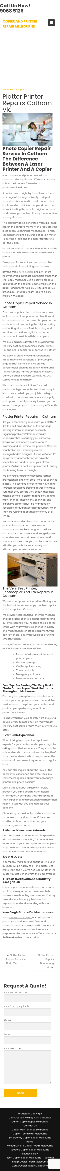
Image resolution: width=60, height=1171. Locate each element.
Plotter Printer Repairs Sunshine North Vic (16, 959)
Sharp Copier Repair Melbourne (30, 1161)
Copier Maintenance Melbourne (30, 1129)
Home (30, 1141)
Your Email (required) (16, 1006)
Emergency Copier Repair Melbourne (30, 1137)
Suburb (8, 1034)
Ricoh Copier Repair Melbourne (23, 1157)
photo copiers (25, 272)
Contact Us (30, 1125)
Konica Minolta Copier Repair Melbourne (30, 1145)
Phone (7, 1020)
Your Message (12, 1048)
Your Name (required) (17, 992)
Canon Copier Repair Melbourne (30, 1121)
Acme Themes (42, 1117)
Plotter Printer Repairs (14, 89)
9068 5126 (12, 11)
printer (50, 346)
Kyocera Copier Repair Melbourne (30, 1149)
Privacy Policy (30, 1153)
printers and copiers (20, 917)
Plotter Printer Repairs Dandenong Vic (46, 961)
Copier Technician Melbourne (30, 1133)
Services (49, 1157)
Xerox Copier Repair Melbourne (30, 1165)
